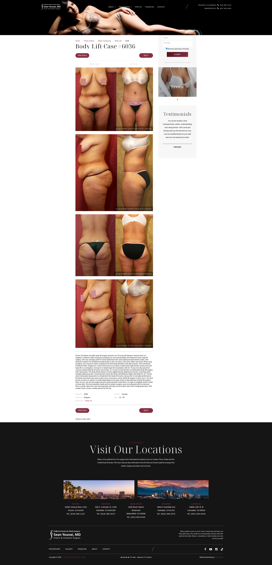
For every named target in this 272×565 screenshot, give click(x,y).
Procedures (125, 7)
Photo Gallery (89, 41)
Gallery (69, 549)
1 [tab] (169, 99)
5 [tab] (185, 99)
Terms (188, 62)
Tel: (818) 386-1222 (76, 514)
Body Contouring (104, 41)
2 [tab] (173, 99)
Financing (149, 7)
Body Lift (118, 41)
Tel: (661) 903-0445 (136, 517)
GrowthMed (219, 557)
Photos (138, 7)
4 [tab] (181, 99)
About (111, 7)
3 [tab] (177, 99)
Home (77, 41)
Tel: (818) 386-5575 (106, 514)
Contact (161, 7)
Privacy (183, 62)
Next (146, 55)
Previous (82, 55)
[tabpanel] (177, 68)
